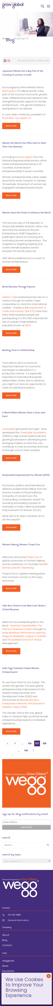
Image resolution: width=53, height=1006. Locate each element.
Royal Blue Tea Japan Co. (17, 118)
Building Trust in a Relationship (18, 350)
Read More (11, 126)
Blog (4, 940)
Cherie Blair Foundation (33, 432)
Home (5, 38)
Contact (7, 945)
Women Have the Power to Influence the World (26, 212)
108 (44, 743)
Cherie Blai (8, 429)
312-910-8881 (14, 914)
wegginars (8, 960)
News (5, 966)
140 (26, 750)
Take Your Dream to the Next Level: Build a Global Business (24, 607)
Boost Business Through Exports (18, 286)
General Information (18, 920)
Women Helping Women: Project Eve (21, 544)
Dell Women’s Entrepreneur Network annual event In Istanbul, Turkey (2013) (23, 703)
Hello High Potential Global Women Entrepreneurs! (20, 670)
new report (26, 157)
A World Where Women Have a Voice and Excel (23, 414)
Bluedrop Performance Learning (27, 632)
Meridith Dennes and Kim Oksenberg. (25, 565)
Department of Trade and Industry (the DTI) (24, 309)
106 (30, 743)
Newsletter (8, 971)
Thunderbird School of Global (24, 639)
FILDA (28, 325)
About (5, 935)
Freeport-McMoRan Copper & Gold (22, 636)
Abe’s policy (9, 91)
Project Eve (33, 557)
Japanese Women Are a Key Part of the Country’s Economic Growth (22, 72)
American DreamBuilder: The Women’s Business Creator (22, 627)
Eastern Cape (10, 297)
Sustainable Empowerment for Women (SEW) (26, 474)
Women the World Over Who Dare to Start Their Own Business (24, 144)
